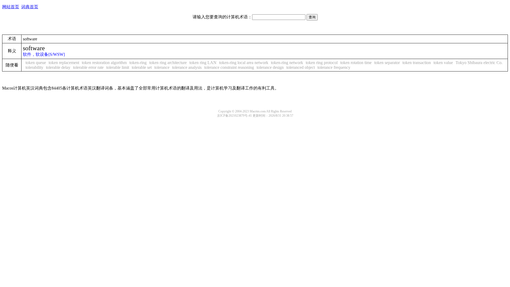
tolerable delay (58, 67)
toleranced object (300, 67)
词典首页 (29, 7)
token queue (36, 62)
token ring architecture (168, 62)
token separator (387, 62)
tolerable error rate (88, 67)
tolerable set (142, 67)
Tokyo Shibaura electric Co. (479, 62)
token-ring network (287, 62)
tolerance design (270, 67)
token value (443, 62)
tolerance (161, 67)
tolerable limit (117, 67)
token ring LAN (202, 62)
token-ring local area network (243, 62)
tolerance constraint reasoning (229, 67)
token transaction (416, 62)
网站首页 (10, 7)
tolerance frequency (333, 67)
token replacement (64, 62)
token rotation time (356, 62)
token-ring (138, 62)
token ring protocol (322, 62)
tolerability (34, 67)
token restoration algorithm (104, 62)
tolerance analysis (187, 67)
